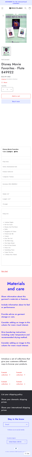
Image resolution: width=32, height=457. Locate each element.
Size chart (4, 271)
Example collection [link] (4, 374)
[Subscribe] (26, 424)
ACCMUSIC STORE (13, 451)
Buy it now (16, 101)
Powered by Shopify (22, 451)
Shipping (3, 79)
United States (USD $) (15, 441)
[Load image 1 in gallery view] (6, 51)
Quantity (3, 85)
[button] (2, 8)
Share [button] (5, 82)
